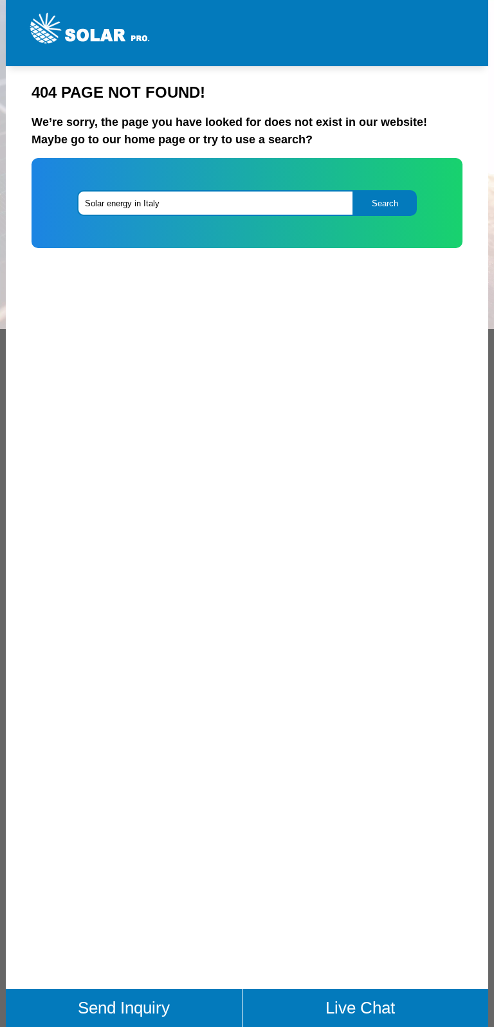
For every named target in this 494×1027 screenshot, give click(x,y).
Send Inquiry (124, 1007)
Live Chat (360, 1007)
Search (385, 203)
